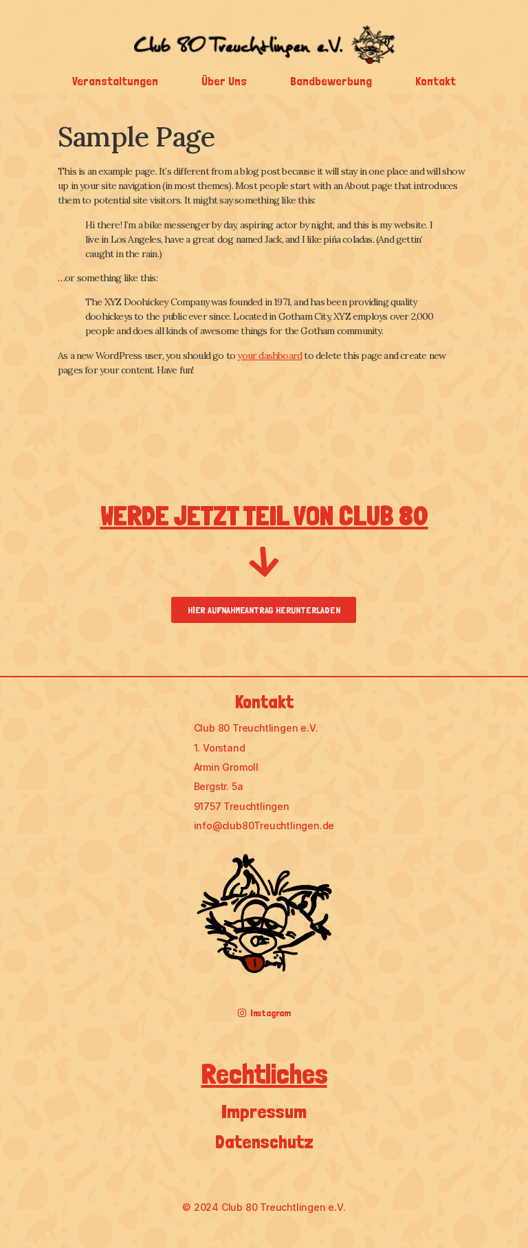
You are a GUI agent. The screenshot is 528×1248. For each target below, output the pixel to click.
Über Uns (224, 80)
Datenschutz (264, 1141)
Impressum (264, 1111)
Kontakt (435, 80)
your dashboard (269, 355)
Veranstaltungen (115, 80)
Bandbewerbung (331, 80)
